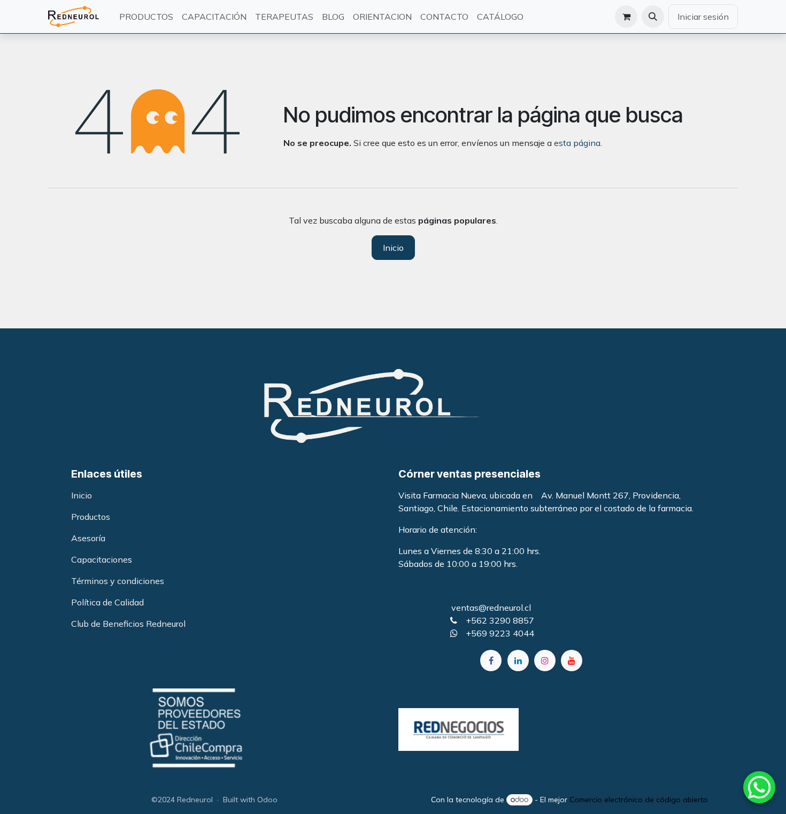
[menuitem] (146, 16)
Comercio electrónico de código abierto (638, 799)
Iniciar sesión (703, 16)
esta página (577, 142)
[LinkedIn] (518, 660)
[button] (653, 16)
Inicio (393, 247)
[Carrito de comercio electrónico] (626, 16)
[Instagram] (545, 660)
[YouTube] (571, 660)
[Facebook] (491, 660)
